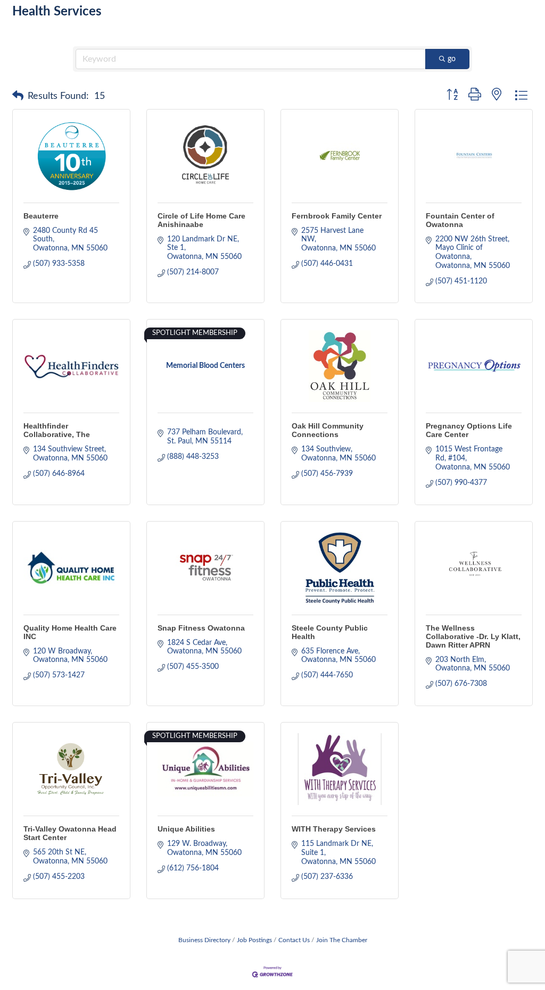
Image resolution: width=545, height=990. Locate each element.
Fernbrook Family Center (337, 216)
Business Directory (204, 940)
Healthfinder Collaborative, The (56, 430)
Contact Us (294, 940)
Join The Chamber (341, 940)
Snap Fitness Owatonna (201, 628)
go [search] (452, 59)
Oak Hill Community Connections (328, 430)
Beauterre (41, 216)
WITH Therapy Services (334, 829)
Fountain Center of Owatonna (460, 220)
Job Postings (254, 940)
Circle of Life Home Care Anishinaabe (201, 220)
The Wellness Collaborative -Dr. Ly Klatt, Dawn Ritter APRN (473, 636)
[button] (17, 96)
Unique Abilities (186, 829)
